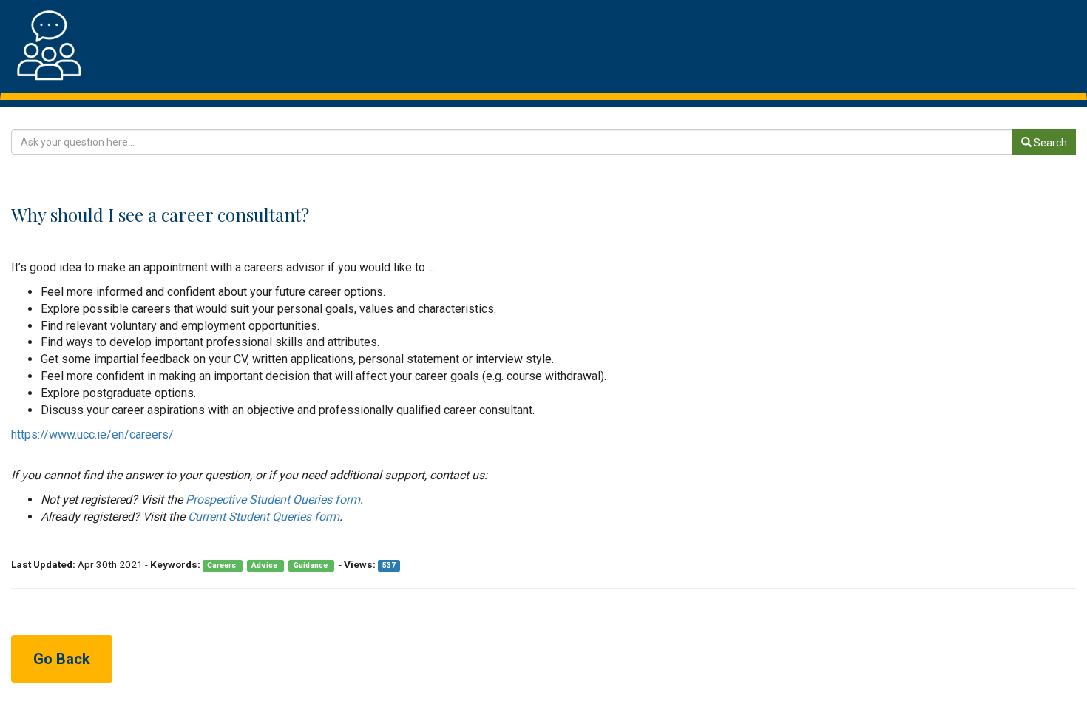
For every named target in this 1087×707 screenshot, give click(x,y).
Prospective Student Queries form (273, 500)
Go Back (61, 659)
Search (1049, 143)
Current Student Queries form (263, 517)
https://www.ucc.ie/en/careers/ (92, 434)
